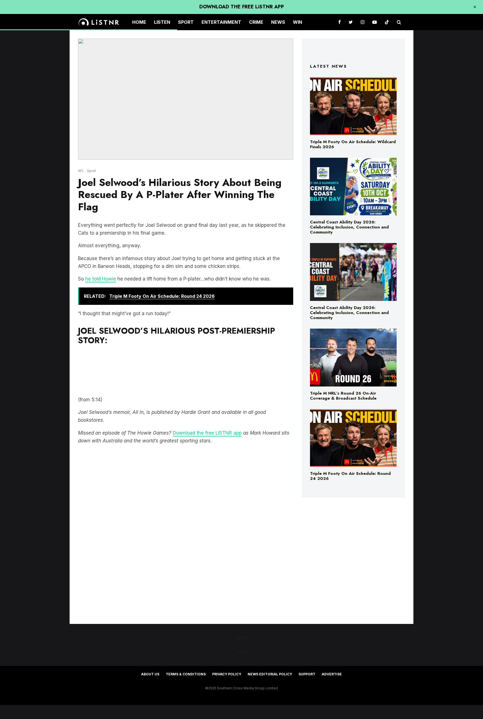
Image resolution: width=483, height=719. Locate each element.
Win (297, 22)
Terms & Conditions (186, 674)
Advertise (332, 674)
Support (307, 674)
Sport (186, 22)
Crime (256, 22)
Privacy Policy (226, 674)
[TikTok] (387, 22)
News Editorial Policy (270, 674)
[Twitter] (351, 22)
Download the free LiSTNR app (207, 433)
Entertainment (221, 22)
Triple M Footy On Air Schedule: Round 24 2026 (350, 476)
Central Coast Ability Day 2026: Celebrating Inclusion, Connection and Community (349, 227)
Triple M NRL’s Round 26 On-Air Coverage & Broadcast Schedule (343, 396)
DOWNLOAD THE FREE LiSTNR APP (241, 6)
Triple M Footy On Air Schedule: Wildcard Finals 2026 (353, 144)
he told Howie (100, 279)
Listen (162, 22)
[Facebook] (339, 22)
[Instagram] (362, 22)
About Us (150, 674)
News (278, 22)
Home (139, 22)
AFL (81, 171)
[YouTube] (374, 22)
